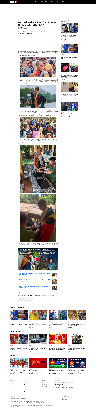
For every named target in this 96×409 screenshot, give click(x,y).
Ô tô (30, 345)
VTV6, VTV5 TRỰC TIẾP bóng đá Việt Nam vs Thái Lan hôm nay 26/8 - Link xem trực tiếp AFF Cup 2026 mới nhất (57, 372)
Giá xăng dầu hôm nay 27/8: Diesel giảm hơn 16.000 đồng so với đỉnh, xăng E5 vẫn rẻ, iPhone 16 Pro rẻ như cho (69, 96)
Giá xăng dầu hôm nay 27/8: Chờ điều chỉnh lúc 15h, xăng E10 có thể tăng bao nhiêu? (69, 57)
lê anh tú (45, 295)
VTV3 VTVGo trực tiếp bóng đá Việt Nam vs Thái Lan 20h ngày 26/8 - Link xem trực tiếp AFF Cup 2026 (18, 348)
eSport (62, 73)
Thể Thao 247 (25, 389)
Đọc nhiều (13, 355)
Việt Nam (62, 112)
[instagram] (25, 299)
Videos (45, 382)
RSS (24, 388)
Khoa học (58, 1)
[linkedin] (31, 299)
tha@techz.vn (70, 387)
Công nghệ (37, 1)
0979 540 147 (61, 384)
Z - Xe (42, 1)
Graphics (45, 386)
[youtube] (28, 299)
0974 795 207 (64, 387)
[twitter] (19, 299)
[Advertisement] (38, 43)
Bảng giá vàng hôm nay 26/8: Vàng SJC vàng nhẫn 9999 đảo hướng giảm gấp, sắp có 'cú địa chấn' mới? (76, 324)
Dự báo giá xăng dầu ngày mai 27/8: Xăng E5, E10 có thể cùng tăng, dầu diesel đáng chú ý (57, 324)
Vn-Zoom (25, 391)
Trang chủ (12, 382)
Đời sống (19, 20)
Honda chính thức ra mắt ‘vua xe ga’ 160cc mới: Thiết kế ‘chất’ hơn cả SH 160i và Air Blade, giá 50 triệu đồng (77, 348)
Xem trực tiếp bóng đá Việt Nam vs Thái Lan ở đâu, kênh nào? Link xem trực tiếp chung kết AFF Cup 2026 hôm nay (57, 348)
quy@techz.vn (60, 385)
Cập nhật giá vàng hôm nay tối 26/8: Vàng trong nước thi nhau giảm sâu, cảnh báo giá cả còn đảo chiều (37, 324)
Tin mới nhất (65, 21)
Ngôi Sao (24, 386)
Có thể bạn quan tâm (17, 331)
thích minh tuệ (37, 295)
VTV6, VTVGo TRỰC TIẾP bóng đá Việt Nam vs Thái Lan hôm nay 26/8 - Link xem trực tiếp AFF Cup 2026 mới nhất (76, 372)
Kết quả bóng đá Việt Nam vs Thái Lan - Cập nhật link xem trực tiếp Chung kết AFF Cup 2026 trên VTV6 (38, 372)
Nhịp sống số (63, 93)
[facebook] (22, 299)
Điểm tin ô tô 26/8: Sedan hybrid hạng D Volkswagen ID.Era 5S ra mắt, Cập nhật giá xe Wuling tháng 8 (38, 348)
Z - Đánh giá (47, 1)
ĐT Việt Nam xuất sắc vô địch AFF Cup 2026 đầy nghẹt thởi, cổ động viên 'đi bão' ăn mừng (18, 372)
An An (22, 27)
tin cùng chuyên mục (17, 307)
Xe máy (69, 345)
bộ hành (30, 295)
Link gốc (20, 292)
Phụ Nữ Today (12, 384)
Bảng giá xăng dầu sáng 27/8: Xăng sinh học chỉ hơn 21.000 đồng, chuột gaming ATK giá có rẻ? (69, 76)
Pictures (45, 384)
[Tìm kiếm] (85, 2)
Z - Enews (53, 1)
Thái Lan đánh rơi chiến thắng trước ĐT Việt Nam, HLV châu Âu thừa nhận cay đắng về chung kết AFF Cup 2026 (69, 115)
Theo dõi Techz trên (22, 29)
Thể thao (63, 1)
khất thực (24, 295)
